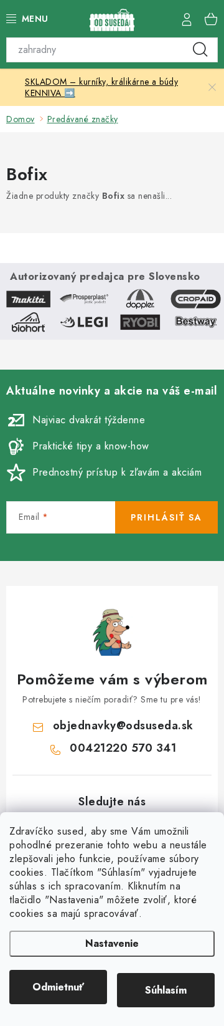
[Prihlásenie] (186, 18)
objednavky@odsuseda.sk (123, 725)
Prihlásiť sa (166, 517)
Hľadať (200, 49)
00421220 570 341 (123, 748)
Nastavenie (112, 943)
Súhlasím (166, 990)
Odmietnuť (58, 987)
